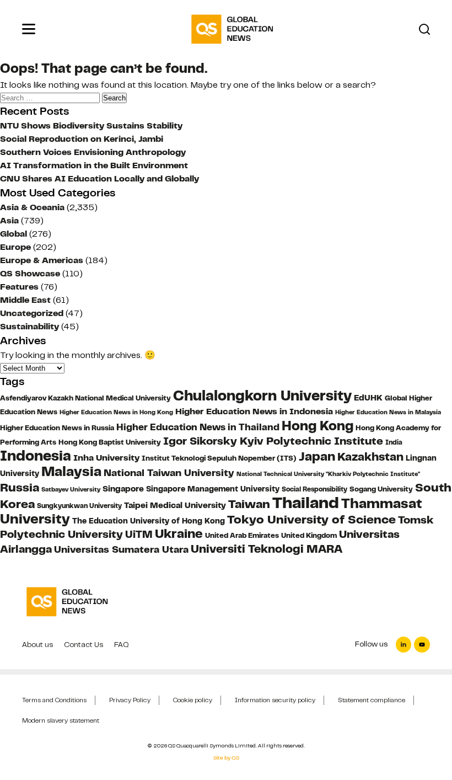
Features (19, 286)
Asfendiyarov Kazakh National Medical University (85, 398)
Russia (19, 487)
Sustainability (29, 326)
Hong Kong (317, 426)
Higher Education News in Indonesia (254, 411)
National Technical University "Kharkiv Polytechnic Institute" (328, 474)
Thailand (305, 503)
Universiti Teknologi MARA (266, 548)
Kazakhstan (370, 457)
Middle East (25, 300)
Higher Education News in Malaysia (388, 412)
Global (13, 233)
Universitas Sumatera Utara (121, 549)
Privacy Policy (129, 700)
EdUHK (368, 398)
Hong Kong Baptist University (109, 442)
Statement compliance (371, 700)
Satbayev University (70, 489)
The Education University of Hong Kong (148, 521)
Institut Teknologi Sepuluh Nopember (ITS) (219, 458)
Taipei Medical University (175, 505)
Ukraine (179, 534)
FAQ (121, 644)
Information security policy (275, 700)
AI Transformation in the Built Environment (94, 165)
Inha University (106, 457)
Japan (317, 456)
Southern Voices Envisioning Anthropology (93, 152)
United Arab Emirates (242, 535)
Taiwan (249, 504)
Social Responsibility (314, 489)
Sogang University (381, 489)
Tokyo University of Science (311, 519)
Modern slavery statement (60, 720)
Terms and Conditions (54, 700)
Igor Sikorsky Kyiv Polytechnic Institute (273, 441)
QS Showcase (30, 273)
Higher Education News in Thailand (197, 427)
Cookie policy (192, 700)
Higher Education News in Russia (57, 428)
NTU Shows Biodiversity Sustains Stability (91, 125)
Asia (9, 220)
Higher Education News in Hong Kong (116, 412)
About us (37, 644)
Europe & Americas (41, 260)
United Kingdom (309, 535)
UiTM (139, 534)
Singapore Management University (212, 489)
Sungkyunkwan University (79, 506)
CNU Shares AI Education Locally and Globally (99, 178)
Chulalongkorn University (262, 396)
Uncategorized (31, 313)
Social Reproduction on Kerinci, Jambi (81, 139)
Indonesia (35, 455)
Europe (15, 247)
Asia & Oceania (32, 207)
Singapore (123, 488)
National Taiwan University (169, 472)
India (393, 442)
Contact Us (83, 644)
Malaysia (71, 471)
